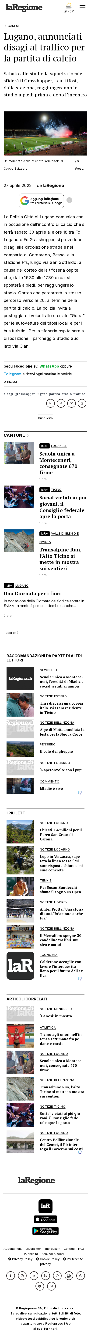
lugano (42, 394)
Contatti (69, 1248)
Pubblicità (31, 1254)
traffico (79, 394)
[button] (10, 1275)
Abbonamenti (13, 1248)
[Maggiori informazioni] (69, 201)
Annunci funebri (53, 1254)
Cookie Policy (49, 1259)
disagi (8, 394)
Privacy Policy (21, 1259)
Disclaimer (33, 1248)
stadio (67, 394)
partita (54, 394)
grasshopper (25, 394)
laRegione (53, 185)
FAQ (81, 1248)
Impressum (52, 1248)
